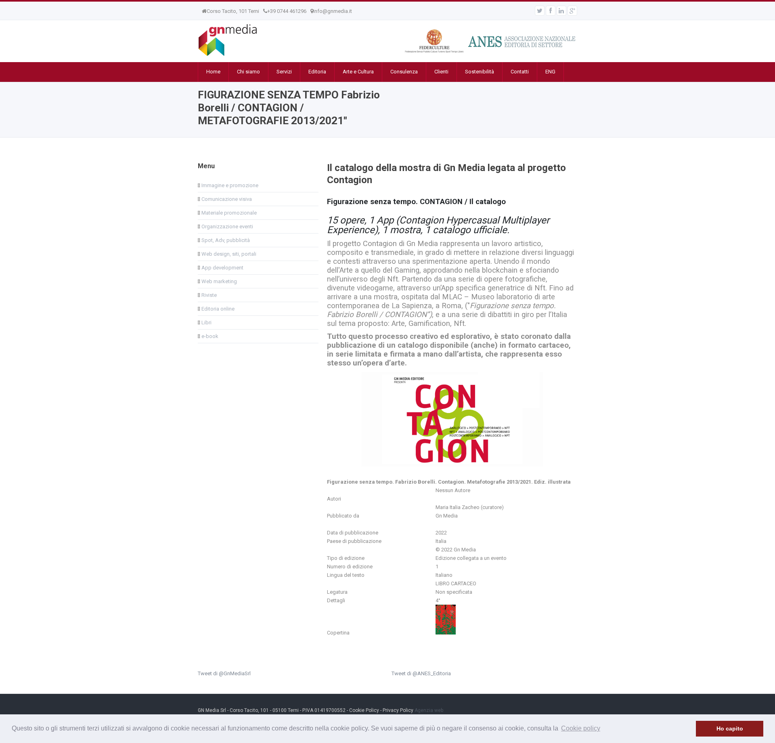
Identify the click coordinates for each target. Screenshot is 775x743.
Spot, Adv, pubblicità (225, 240)
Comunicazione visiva (226, 199)
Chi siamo (248, 72)
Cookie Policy (364, 710)
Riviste (208, 295)
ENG (550, 72)
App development (221, 268)
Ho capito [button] (729, 728)
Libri (206, 322)
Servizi (284, 72)
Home (213, 72)
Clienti (441, 72)
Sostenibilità (479, 72)
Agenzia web (429, 710)
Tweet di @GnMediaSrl (224, 673)
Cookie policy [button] (580, 728)
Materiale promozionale (228, 213)
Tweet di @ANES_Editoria (421, 673)
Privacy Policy (398, 710)
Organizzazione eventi (226, 226)
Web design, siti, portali (228, 254)
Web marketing (218, 281)
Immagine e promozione (229, 185)
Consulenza (404, 72)
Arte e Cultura (358, 72)
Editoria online (217, 309)
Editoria (317, 72)
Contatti (520, 72)
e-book (209, 336)
